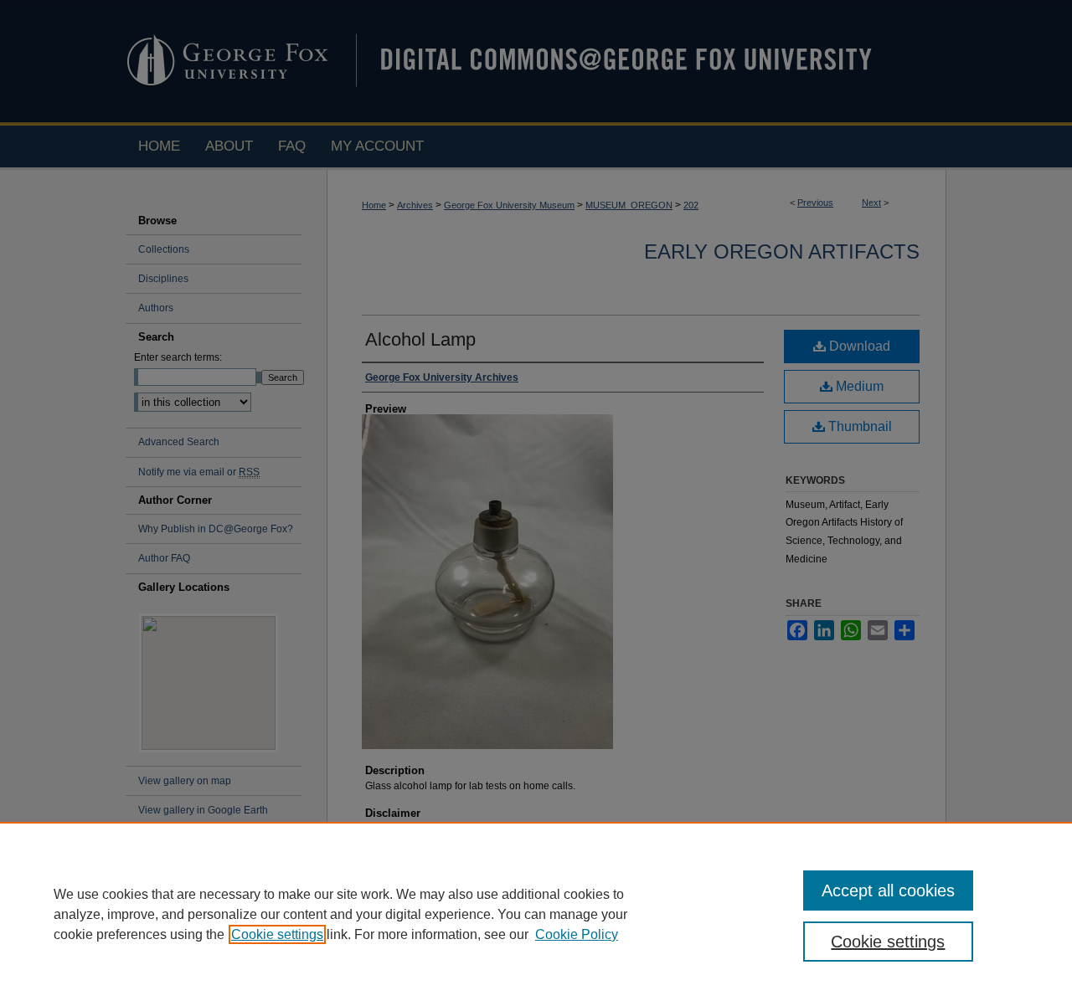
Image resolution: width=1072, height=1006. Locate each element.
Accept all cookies (888, 890)
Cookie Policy (576, 934)
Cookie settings (277, 934)
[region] (536, 914)
